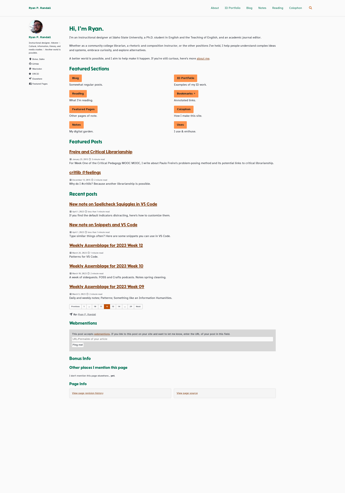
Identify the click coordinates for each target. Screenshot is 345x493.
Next (138, 307)
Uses (180, 124)
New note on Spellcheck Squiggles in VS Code (113, 204)
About (215, 8)
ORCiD (35, 74)
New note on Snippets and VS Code (103, 225)
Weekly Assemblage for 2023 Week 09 (106, 287)
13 (113, 307)
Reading (277, 8)
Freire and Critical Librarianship (100, 152)
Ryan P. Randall (40, 8)
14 (119, 307)
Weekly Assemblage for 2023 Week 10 (106, 266)
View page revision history (87, 393)
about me (203, 58)
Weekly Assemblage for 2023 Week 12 (106, 245)
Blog (249, 8)
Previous (75, 307)
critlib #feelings (85, 172)
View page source (187, 393)
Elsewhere (37, 79)
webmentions (102, 334)
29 (131, 307)
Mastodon (37, 69)
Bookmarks (185, 93)
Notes (262, 8)
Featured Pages (40, 84)
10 (95, 307)
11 (101, 307)
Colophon (295, 8)
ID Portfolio (232, 8)
